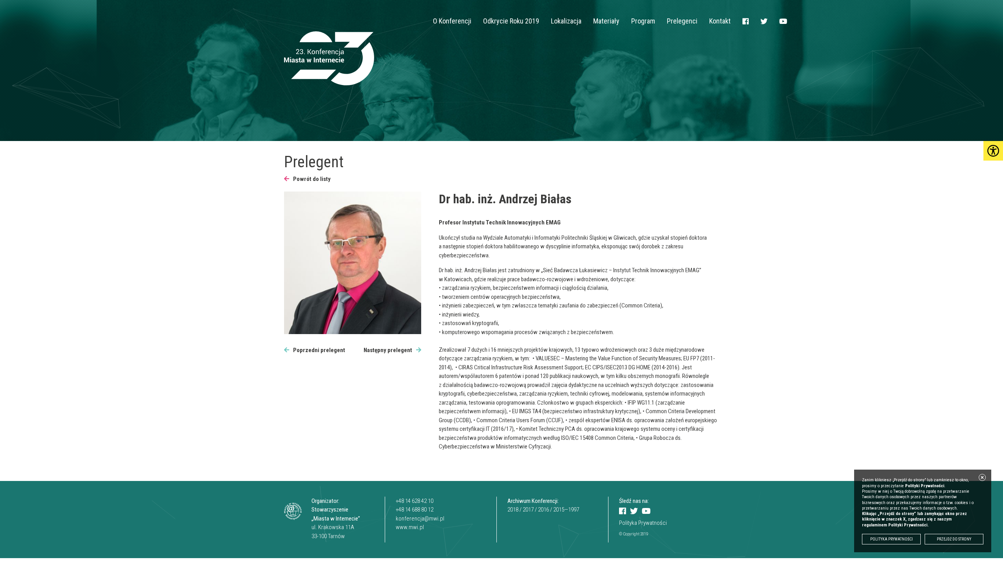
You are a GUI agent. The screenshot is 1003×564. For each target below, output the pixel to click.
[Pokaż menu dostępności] (993, 151)
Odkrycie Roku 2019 (511, 21)
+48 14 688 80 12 (414, 509)
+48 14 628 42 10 (414, 500)
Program (643, 21)
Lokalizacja (566, 21)
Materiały (606, 21)
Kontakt (720, 21)
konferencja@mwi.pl (420, 518)
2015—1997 (566, 509)
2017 (528, 509)
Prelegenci (682, 21)
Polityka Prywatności (643, 522)
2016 (543, 509)
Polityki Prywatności (924, 485)
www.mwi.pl (410, 527)
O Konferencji (452, 21)
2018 (512, 509)
